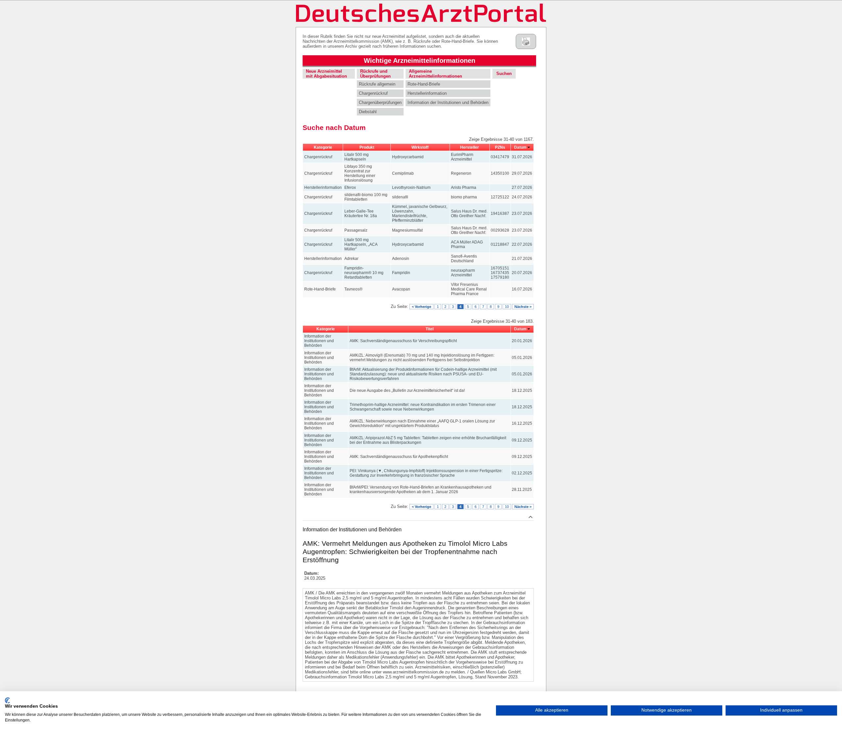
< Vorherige (421, 307)
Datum (520, 147)
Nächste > (523, 307)
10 (507, 307)
